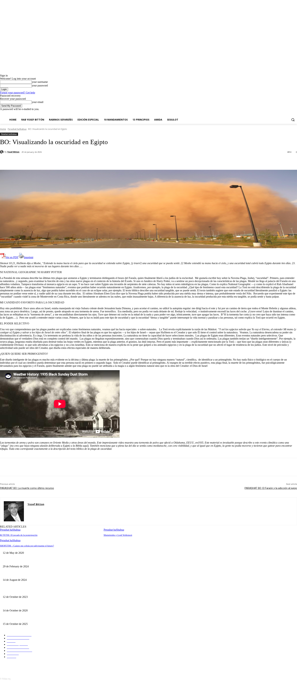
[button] (293, 120)
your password (40, 85)
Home (3, 129)
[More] (81, 161)
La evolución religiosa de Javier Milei (21, 560)
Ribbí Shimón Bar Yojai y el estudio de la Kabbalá (126, 547)
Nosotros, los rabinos (13, 574)
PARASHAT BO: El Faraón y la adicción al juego (271, 488)
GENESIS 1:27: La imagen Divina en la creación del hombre (33, 604)
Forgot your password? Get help (17, 92)
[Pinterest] (56, 161)
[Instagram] (281, 113)
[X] (286, 113)
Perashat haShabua (17, 129)
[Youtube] (295, 113)
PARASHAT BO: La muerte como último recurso (27, 488)
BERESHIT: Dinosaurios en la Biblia (21, 618)
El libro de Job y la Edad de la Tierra (21, 591)
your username (40, 81)
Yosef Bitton (13, 151)
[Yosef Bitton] (2, 152)
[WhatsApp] (68, 161)
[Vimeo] (290, 113)
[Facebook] (276, 113)
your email (37, 102)
